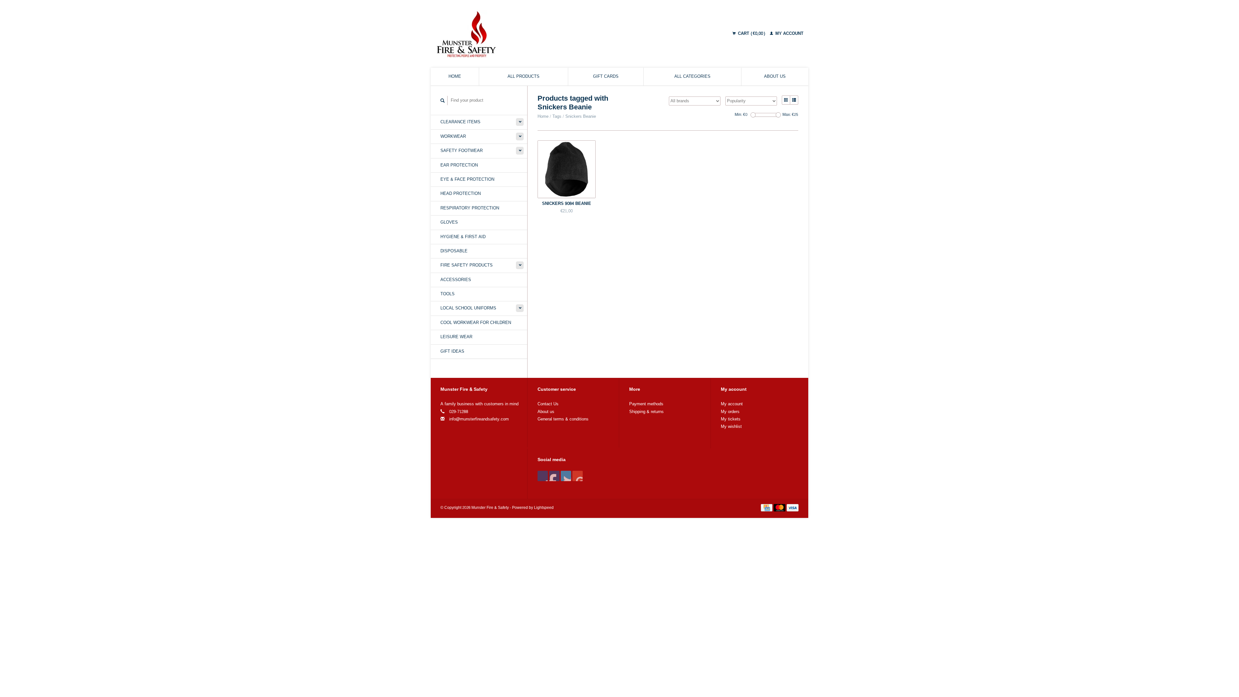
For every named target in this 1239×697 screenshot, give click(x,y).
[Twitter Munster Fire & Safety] (554, 476)
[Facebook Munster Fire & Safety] (543, 476)
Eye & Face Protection (467, 179)
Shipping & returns (646, 412)
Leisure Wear (456, 337)
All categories (692, 76)
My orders (730, 412)
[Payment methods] (767, 509)
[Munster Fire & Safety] (521, 34)
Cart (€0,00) (752, 33)
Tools (447, 294)
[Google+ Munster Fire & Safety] (566, 476)
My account (788, 33)
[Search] (443, 100)
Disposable (454, 251)
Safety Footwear (461, 151)
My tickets (730, 419)
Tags (556, 116)
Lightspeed (544, 507)
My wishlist (731, 426)
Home (454, 76)
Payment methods (646, 404)
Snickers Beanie (580, 116)
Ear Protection (459, 165)
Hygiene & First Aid (463, 237)
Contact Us (548, 404)
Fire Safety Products (466, 265)
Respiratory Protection (469, 208)
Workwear (453, 136)
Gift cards (606, 76)
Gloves (449, 222)
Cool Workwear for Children (475, 323)
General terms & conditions (563, 419)
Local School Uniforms (468, 308)
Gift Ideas (452, 351)
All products (523, 76)
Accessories (455, 280)
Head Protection (460, 193)
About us (775, 76)
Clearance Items (460, 122)
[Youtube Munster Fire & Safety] (577, 476)
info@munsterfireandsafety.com (479, 419)
